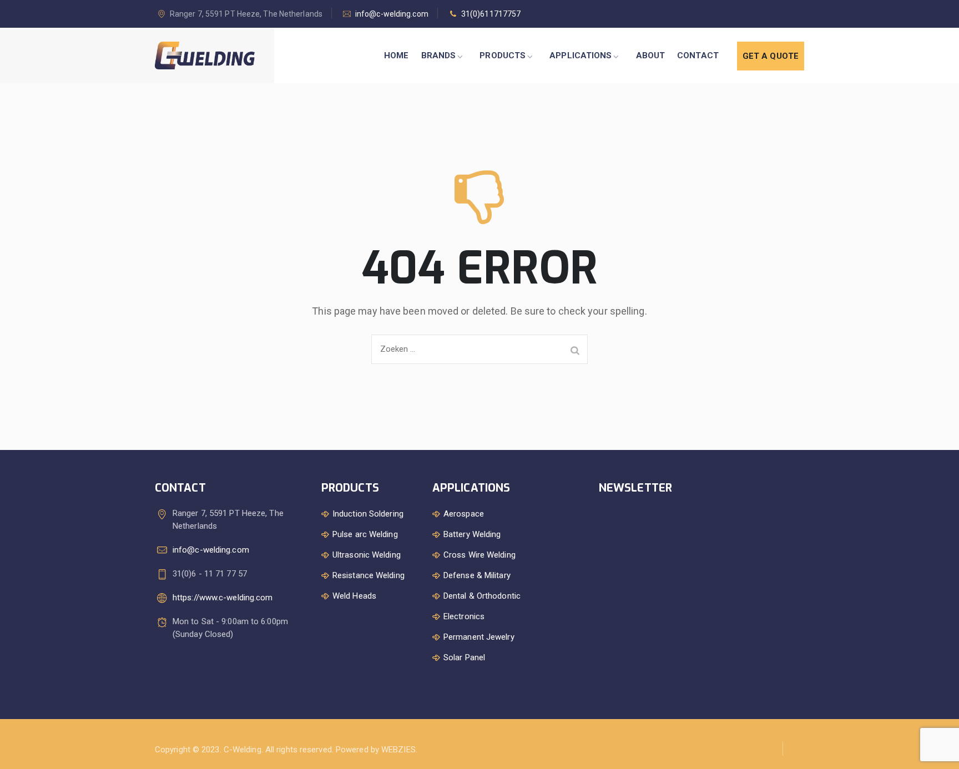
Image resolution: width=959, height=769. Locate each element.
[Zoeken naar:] (479, 349)
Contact (698, 55)
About (650, 55)
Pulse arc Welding (365, 534)
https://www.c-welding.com (223, 598)
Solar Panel (464, 657)
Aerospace (463, 514)
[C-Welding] (205, 55)
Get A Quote (771, 56)
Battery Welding (472, 534)
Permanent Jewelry (478, 637)
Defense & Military (477, 575)
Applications (580, 55)
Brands (438, 55)
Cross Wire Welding (479, 555)
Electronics (463, 616)
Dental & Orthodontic (482, 596)
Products (503, 55)
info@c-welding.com (391, 13)
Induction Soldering (367, 514)
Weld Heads (354, 596)
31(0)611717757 (491, 13)
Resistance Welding (368, 575)
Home (396, 55)
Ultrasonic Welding (366, 555)
